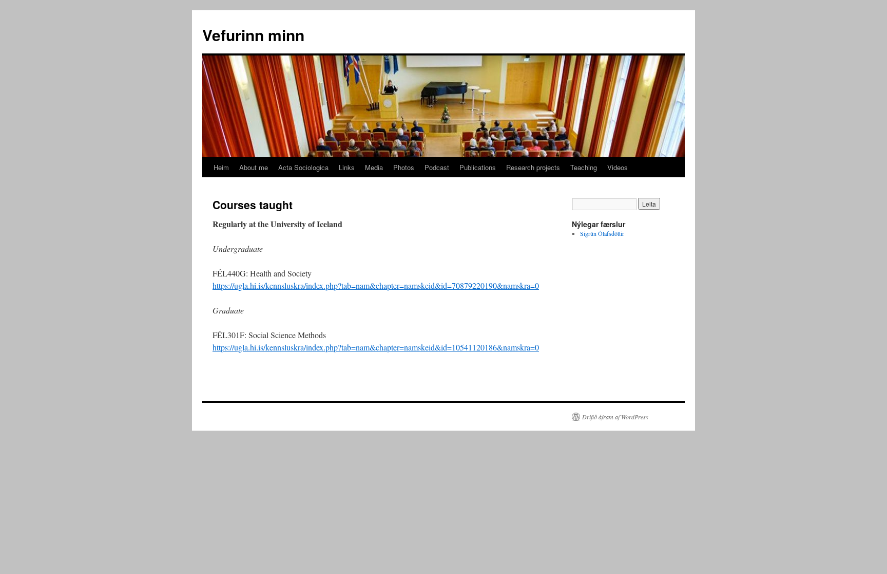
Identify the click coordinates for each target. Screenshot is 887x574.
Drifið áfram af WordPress (615, 417)
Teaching (583, 167)
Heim (221, 167)
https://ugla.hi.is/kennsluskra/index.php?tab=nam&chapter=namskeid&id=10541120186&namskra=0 (376, 347)
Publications (477, 167)
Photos (403, 167)
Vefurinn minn (253, 35)
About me (253, 167)
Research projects (533, 167)
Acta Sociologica (303, 167)
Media (374, 167)
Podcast (437, 167)
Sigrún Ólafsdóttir (602, 233)
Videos (617, 167)
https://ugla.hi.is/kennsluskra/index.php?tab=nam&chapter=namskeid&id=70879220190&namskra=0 (376, 285)
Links (347, 167)
